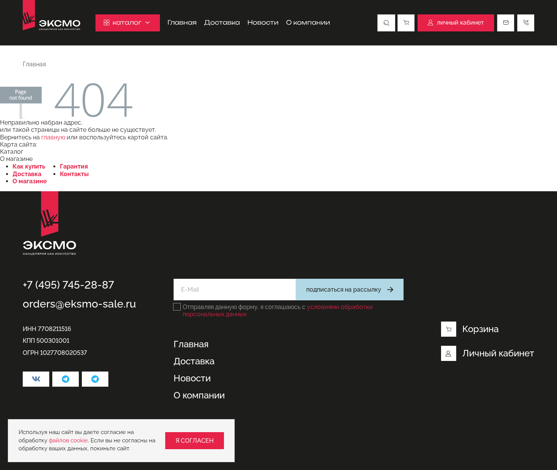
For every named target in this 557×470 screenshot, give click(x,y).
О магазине (30, 181)
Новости (262, 22)
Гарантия (74, 166)
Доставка (222, 22)
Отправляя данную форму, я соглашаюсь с (278, 310)
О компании (308, 22)
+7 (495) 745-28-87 (68, 285)
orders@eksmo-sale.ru (79, 304)
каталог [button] (127, 22)
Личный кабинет (498, 353)
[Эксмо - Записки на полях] (95, 379)
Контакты (74, 174)
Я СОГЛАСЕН (194, 440)
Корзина (480, 328)
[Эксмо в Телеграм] (65, 379)
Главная (182, 22)
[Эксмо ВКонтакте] (36, 379)
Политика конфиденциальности (69, 432)
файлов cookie (68, 440)
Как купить (29, 166)
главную (53, 137)
